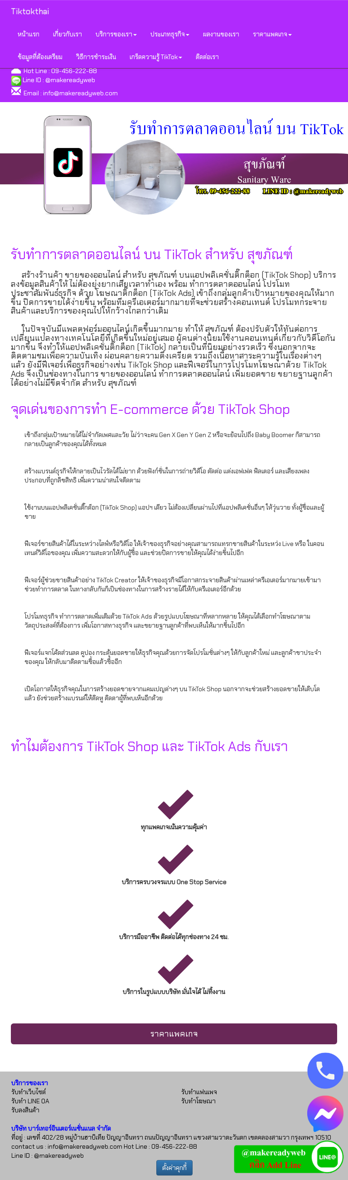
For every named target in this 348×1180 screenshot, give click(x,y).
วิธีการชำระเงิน (96, 57)
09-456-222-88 (74, 71)
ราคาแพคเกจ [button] (270, 34)
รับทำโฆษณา (198, 1101)
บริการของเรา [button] (114, 34)
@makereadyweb (70, 80)
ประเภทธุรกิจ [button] (167, 34)
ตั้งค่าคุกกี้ (174, 1168)
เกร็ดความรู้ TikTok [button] (154, 57)
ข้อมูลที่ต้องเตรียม (40, 57)
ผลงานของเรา (221, 34)
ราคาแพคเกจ (174, 1033)
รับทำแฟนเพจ (199, 1092)
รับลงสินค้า (25, 1110)
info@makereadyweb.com (80, 93)
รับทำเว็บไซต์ (28, 1092)
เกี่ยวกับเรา (67, 34)
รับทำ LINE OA (30, 1101)
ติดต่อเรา (207, 57)
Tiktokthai (30, 11)
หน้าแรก (28, 34)
